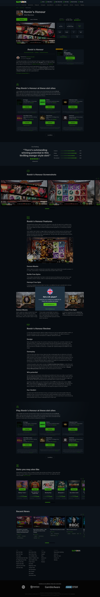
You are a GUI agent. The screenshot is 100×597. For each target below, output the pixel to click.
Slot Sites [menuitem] (67, 1)
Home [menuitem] (43, 1)
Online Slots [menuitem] (49, 1)
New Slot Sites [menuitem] (74, 1)
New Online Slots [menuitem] (59, 1)
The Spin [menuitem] (81, 1)
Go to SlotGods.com (49, 304)
